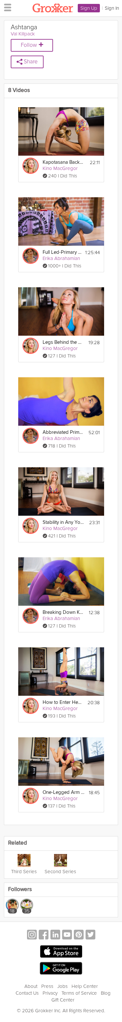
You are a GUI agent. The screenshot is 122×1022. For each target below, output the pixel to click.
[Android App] (61, 968)
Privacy (50, 993)
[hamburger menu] (6, 7)
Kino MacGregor (60, 168)
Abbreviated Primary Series (63, 432)
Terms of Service (79, 993)
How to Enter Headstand (63, 702)
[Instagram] (32, 935)
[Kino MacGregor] (30, 166)
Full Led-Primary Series (62, 252)
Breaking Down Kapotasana (63, 612)
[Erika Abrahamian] (30, 256)
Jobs (62, 986)
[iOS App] (61, 951)
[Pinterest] (79, 935)
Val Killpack (23, 34)
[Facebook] (43, 935)
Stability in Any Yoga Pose (63, 522)
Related (17, 843)
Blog (106, 993)
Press (47, 986)
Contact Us (27, 993)
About (30, 986)
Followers (20, 889)
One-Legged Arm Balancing (63, 792)
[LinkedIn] (55, 935)
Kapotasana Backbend (63, 162)
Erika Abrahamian (61, 258)
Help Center (85, 986)
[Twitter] (90, 935)
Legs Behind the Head (63, 342)
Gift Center (63, 1000)
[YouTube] (67, 935)
